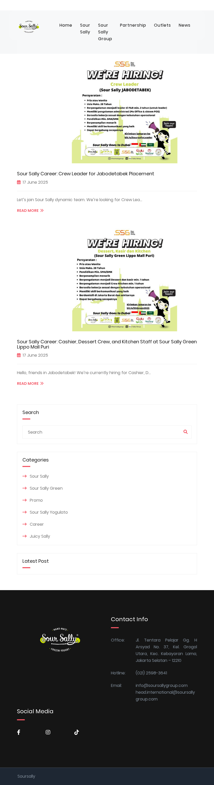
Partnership (133, 25)
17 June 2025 (35, 182)
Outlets (162, 25)
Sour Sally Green (46, 488)
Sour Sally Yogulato (49, 512)
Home (66, 25)
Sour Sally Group (105, 32)
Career (37, 524)
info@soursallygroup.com (162, 685)
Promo (36, 500)
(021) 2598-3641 (151, 673)
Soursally (26, 776)
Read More (28, 210)
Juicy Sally (40, 536)
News (185, 25)
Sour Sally (85, 28)
